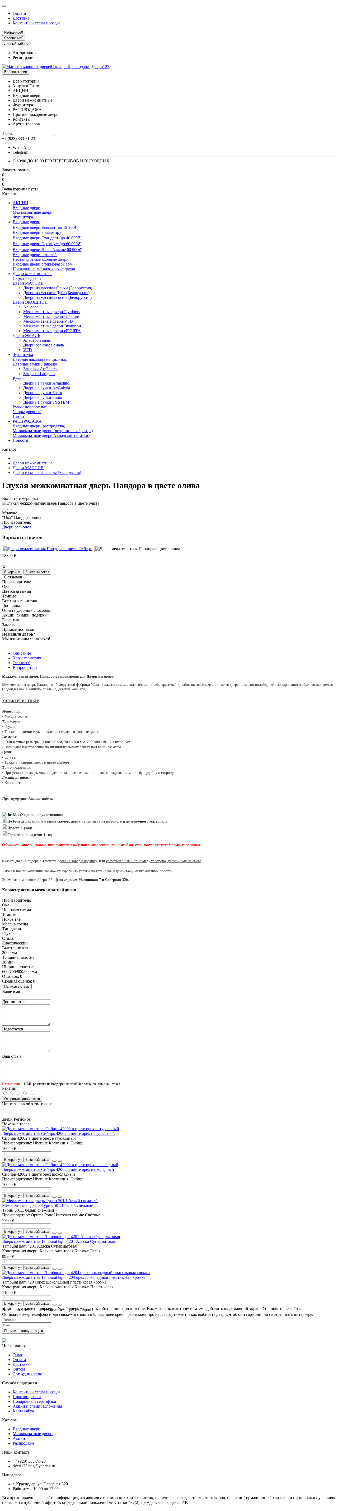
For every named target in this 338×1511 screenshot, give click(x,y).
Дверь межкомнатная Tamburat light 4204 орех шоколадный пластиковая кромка (73, 1277)
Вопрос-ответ (25, 667)
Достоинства (13, 1001)
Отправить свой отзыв (22, 1099)
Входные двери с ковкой (35, 254)
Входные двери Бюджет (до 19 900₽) (45, 227)
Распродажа (23, 1443)
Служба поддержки (19, 1383)
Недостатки (12, 1029)
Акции (19, 1438)
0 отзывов (13, 577)
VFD (27, 350)
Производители (27, 1396)
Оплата (19, 13)
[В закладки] (4, 509)
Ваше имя (11, 991)
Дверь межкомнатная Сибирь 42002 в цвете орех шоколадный (58, 1169)
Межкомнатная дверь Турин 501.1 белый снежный (47, 1205)
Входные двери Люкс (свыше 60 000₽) (47, 249)
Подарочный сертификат (35, 1401)
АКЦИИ (20, 202)
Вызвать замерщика (20, 498)
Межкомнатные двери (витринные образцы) (53, 430)
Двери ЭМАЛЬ (26, 335)
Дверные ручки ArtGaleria (46, 388)
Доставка (21, 18)
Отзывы (21, 662)
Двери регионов (16, 527)
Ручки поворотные (30, 407)
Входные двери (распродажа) (39, 426)
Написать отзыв (17, 986)
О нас (18, 1355)
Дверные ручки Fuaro (42, 392)
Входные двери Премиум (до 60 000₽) (47, 243)
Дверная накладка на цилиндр (40, 359)
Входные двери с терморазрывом (42, 264)
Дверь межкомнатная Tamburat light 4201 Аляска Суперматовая (59, 1241)
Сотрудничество (27, 1374)
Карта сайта (23, 1411)
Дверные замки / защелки (36, 364)
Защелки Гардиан (39, 373)
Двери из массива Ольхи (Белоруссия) (57, 288)
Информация (14, 1346)
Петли (18, 416)
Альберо (31, 307)
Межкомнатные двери (33, 212)
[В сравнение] (9, 509)
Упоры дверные (27, 411)
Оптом (19, 1369)
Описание (22, 653)
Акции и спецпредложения (37, 1406)
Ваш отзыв (12, 1056)
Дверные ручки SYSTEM (46, 402)
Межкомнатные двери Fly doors (51, 311)
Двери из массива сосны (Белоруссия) (57, 297)
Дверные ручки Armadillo (46, 383)
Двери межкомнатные (32, 273)
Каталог (9, 1420)
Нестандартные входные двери (41, 259)
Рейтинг (9, 1088)
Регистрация (24, 57)
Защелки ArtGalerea (40, 369)
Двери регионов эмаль (43, 345)
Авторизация (24, 53)
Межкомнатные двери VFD (48, 321)
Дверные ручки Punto (42, 397)
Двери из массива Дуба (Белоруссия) (56, 292)
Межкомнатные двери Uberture (51, 316)
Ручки (18, 378)
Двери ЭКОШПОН (30, 302)
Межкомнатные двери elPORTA (52, 330)
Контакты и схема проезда (36, 23)
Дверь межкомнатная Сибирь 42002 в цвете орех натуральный (58, 1133)
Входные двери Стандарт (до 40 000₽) (47, 238)
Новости (20, 440)
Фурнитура (23, 217)
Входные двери (26, 207)
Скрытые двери (27, 278)
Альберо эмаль (36, 340)
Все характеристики (20, 601)
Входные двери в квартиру (37, 232)
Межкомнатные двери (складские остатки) (51, 435)
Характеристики (28, 658)
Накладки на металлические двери (44, 269)
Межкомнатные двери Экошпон (52, 326)
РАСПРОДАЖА (27, 421)
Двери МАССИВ (28, 283)
